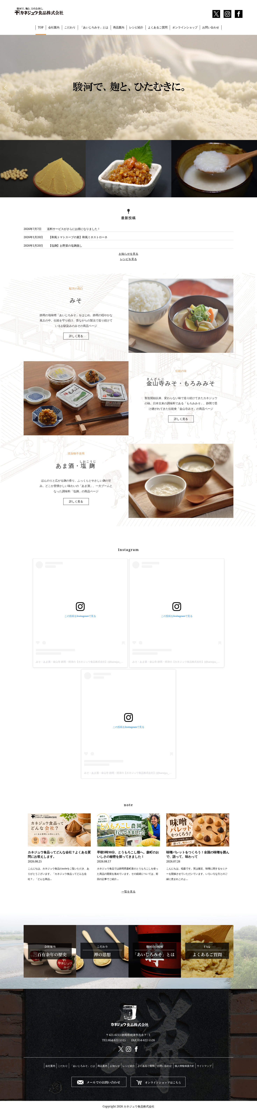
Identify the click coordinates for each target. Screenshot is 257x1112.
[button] (5, 87)
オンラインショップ (185, 27)
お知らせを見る (128, 254)
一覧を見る (128, 891)
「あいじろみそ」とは (94, 27)
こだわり (70, 27)
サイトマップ (204, 1065)
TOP (41, 27)
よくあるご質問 (157, 27)
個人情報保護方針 (184, 1065)
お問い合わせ (210, 27)
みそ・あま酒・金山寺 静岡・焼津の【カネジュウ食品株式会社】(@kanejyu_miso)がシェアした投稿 (91, 661)
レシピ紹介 (136, 27)
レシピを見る (128, 259)
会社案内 (53, 27)
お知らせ (115, 1065)
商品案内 (118, 27)
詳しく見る (76, 336)
